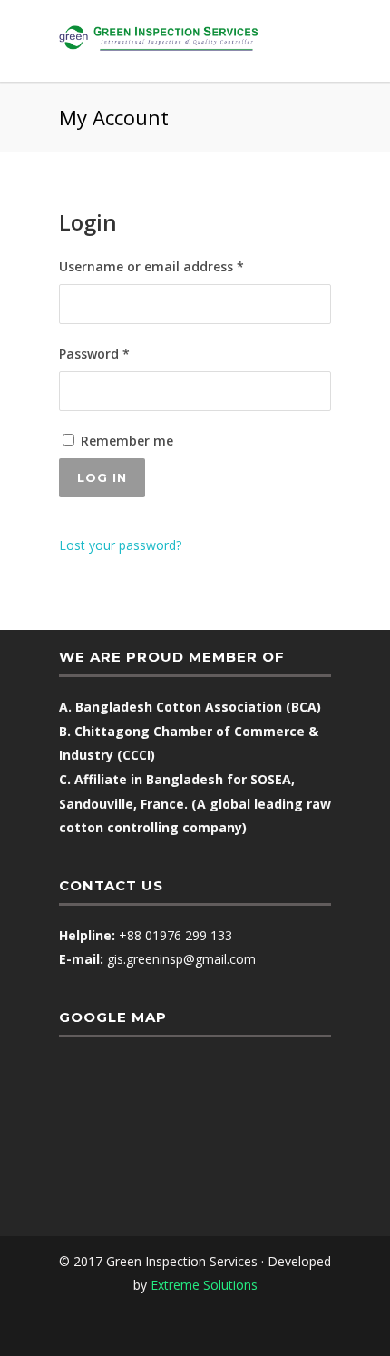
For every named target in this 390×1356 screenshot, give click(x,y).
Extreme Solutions (204, 1284)
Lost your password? (120, 545)
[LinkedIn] (215, 1328)
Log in (102, 477)
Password (122, 353)
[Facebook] (175, 1328)
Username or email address (179, 266)
